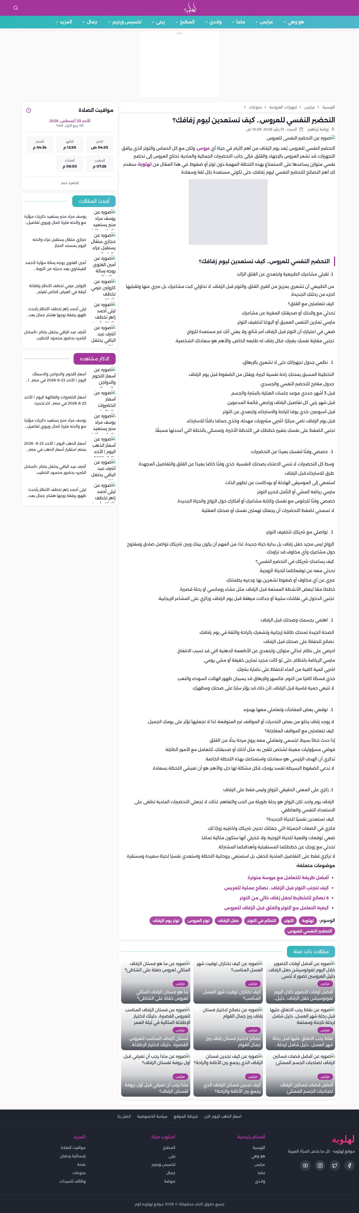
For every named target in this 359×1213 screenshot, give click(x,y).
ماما (240, 21)
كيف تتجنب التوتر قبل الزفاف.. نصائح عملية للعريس (276, 887)
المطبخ (187, 21)
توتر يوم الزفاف (166, 920)
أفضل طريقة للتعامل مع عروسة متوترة (288, 877)
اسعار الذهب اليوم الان (223, 1116)
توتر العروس (198, 920)
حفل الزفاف (228, 920)
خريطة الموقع (186, 1116)
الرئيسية (259, 1147)
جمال (92, 21)
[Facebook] (349, 1165)
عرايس (266, 21)
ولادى (215, 21)
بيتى (160, 21)
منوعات (79, 1172)
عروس (203, 148)
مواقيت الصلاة (73, 1147)
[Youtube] (305, 1165)
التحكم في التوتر (261, 920)
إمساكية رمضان (73, 1156)
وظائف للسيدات (72, 1181)
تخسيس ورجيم (126, 21)
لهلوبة (145, 164)
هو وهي (296, 21)
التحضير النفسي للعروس (310, 931)
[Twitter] (335, 1165)
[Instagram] (320, 1165)
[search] (16, 8)
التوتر (289, 920)
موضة (169, 1181)
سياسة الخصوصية (152, 1116)
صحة (81, 1164)
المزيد (66, 21)
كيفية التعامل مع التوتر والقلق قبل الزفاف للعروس (276, 907)
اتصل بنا (124, 1116)
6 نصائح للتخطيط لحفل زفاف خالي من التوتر (284, 897)
